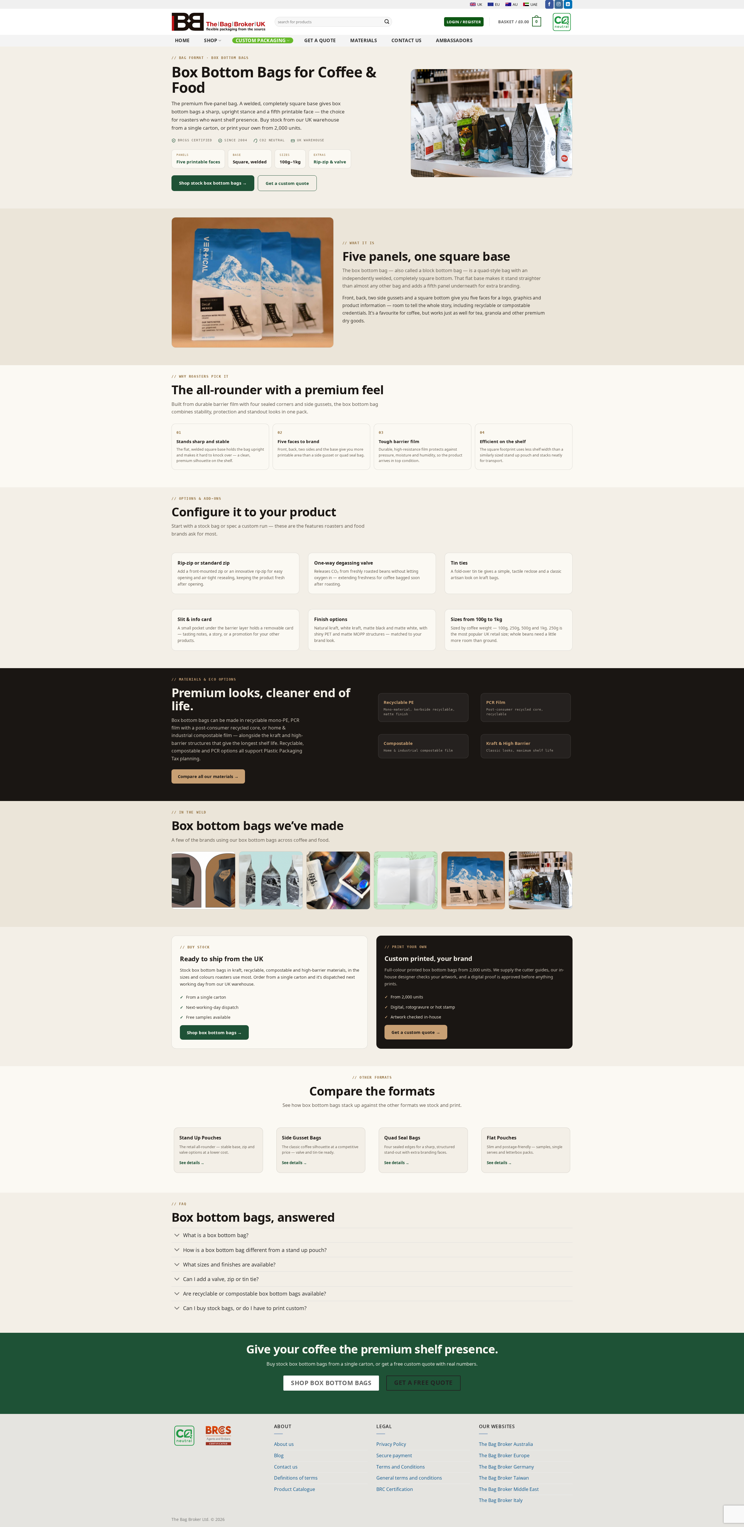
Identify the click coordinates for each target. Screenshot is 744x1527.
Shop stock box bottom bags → (213, 183)
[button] (464, 22)
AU (515, 4)
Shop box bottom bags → (214, 1032)
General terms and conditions (409, 1478)
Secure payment (394, 1455)
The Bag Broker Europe (504, 1455)
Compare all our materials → (208, 776)
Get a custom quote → (415, 1032)
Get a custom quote (287, 183)
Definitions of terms (296, 1478)
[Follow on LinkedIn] (568, 4)
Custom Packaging (261, 40)
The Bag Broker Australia (506, 1444)
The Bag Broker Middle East (509, 1489)
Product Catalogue (294, 1489)
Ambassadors (454, 40)
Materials (363, 40)
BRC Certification (394, 1489)
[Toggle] (177, 1236)
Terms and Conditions (400, 1467)
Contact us (406, 40)
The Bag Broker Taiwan (504, 1478)
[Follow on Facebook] (549, 4)
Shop (210, 40)
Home (182, 40)
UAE (533, 4)
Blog (279, 1455)
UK (479, 4)
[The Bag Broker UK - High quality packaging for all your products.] (218, 22)
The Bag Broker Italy (501, 1500)
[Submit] (387, 22)
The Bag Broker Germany (506, 1467)
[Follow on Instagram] (559, 4)
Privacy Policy (391, 1444)
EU (497, 4)
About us (284, 1444)
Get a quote (320, 40)
